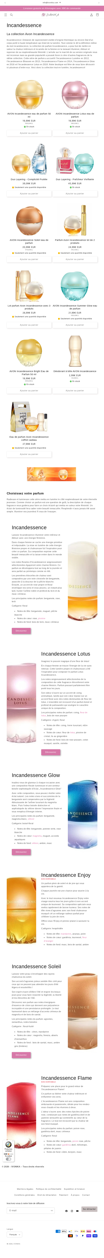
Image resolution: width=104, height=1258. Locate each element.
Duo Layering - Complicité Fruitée (29, 179)
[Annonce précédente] (5, 3)
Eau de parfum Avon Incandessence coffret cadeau (29, 438)
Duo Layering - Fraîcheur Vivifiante (75, 179)
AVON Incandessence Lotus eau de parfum (75, 115)
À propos (75, 1195)
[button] (5, 15)
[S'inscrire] (51, 1211)
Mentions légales (25, 1189)
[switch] (8, 1159)
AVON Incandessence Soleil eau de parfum (29, 241)
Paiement (63, 1195)
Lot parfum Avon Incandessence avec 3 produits (29, 307)
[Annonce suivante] (99, 3)
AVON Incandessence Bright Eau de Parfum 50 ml (29, 372)
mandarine (66, 934)
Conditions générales (24, 1195)
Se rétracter (89, 1209)
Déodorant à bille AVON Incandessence (75, 371)
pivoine (41, 618)
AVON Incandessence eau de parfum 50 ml (29, 115)
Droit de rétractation (47, 1195)
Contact (86, 1195)
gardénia (66, 1145)
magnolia (37, 836)
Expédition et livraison (74, 1189)
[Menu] (12, 1141)
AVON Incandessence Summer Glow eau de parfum (75, 307)
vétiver (31, 819)
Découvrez (21, 631)
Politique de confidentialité (48, 1189)
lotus (72, 732)
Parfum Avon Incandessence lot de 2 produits (75, 241)
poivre (75, 1141)
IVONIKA (16, 1244)
